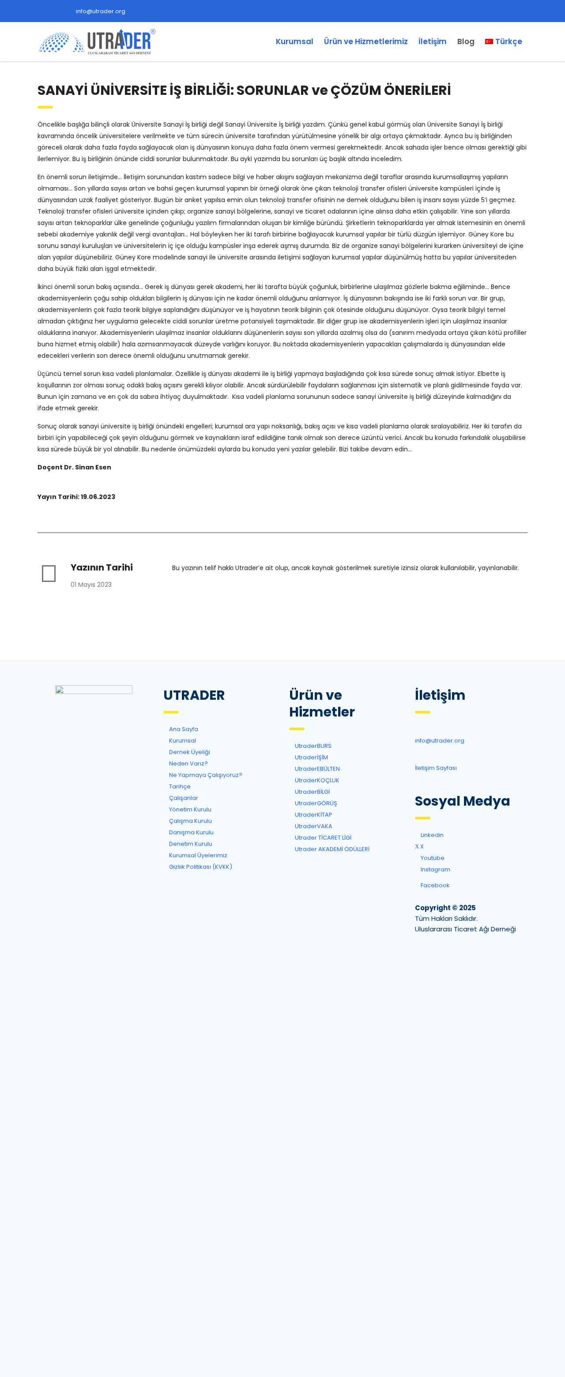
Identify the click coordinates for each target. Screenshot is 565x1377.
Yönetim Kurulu (189, 809)
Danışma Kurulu (191, 832)
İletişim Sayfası (436, 768)
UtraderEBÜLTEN (317, 769)
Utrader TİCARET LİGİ (322, 837)
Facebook (434, 885)
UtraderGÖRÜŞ (315, 803)
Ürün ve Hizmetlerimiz (366, 41)
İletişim (432, 41)
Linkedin (431, 835)
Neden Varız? (188, 763)
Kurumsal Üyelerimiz (197, 855)
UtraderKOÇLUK (316, 780)
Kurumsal (294, 41)
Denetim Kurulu (190, 844)
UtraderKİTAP (313, 814)
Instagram (434, 869)
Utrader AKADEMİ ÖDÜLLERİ (331, 849)
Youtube (431, 858)
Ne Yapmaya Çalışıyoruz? (205, 775)
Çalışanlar (183, 798)
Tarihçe (179, 786)
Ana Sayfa (183, 729)
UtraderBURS (312, 746)
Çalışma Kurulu (190, 821)
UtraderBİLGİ (312, 792)
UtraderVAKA (313, 826)
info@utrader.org (100, 11)
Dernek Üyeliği (189, 752)
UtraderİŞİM (311, 757)
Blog (466, 41)
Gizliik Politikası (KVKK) (200, 867)
